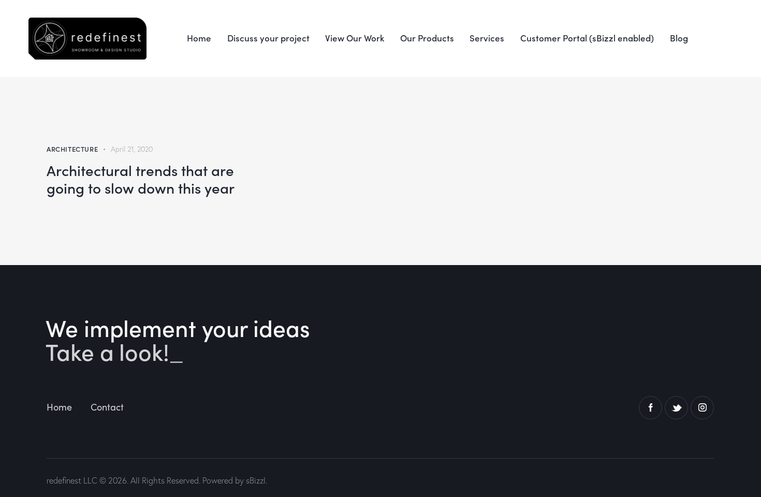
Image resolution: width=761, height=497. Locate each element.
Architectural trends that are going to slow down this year (141, 178)
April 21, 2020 (132, 149)
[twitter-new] (676, 407)
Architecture (72, 149)
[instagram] (702, 407)
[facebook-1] (650, 407)
